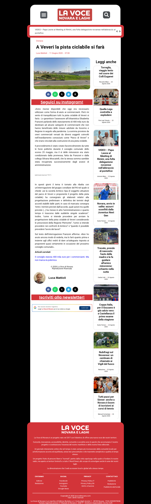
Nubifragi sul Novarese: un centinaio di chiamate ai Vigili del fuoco (106, 358)
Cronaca (39, 41)
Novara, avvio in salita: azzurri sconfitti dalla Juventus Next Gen (106, 209)
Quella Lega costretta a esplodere (106, 112)
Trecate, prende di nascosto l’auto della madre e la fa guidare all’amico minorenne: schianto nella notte (106, 260)
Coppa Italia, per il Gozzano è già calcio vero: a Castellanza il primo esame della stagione (106, 312)
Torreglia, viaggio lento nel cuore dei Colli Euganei (106, 72)
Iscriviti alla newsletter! (62, 297)
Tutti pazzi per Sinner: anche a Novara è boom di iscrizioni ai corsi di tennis (106, 402)
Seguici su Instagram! (62, 102)
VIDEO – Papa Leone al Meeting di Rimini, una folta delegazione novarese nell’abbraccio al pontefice (106, 160)
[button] (43, 14)
